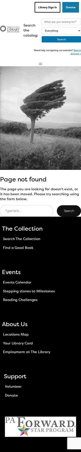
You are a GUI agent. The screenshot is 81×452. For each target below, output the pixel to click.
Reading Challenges (20, 299)
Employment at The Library (26, 352)
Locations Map (16, 334)
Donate (70, 7)
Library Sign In (47, 7)
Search (69, 211)
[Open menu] (40, 64)
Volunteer (13, 386)
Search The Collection (21, 239)
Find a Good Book (18, 247)
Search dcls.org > (76, 52)
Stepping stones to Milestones (29, 291)
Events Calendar (17, 282)
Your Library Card (18, 343)
